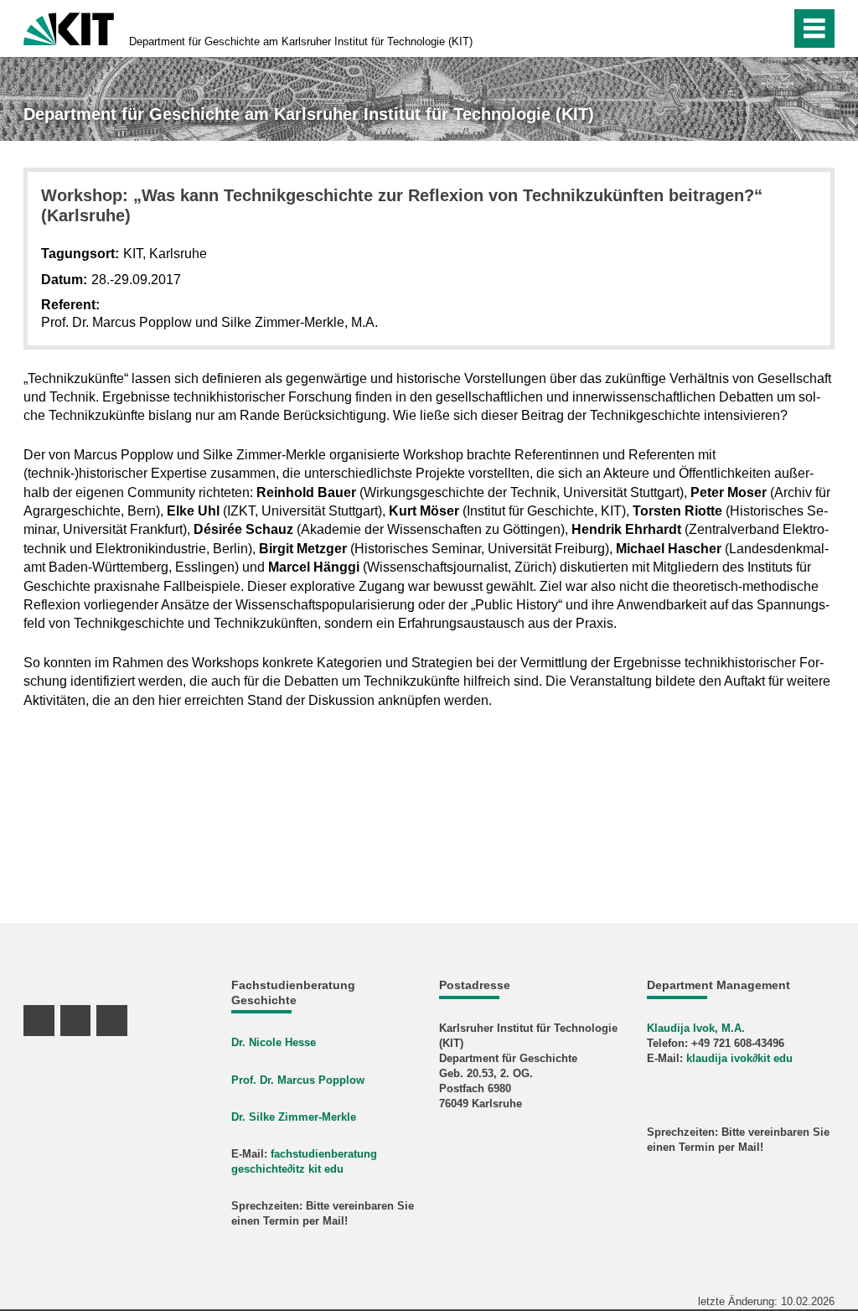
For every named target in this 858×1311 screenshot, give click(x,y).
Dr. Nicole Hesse (273, 1042)
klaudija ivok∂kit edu (739, 1058)
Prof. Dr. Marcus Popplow (297, 1080)
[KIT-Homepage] (68, 27)
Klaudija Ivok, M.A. (696, 1028)
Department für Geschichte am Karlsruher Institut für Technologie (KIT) (301, 41)
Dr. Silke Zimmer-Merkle (293, 1117)
